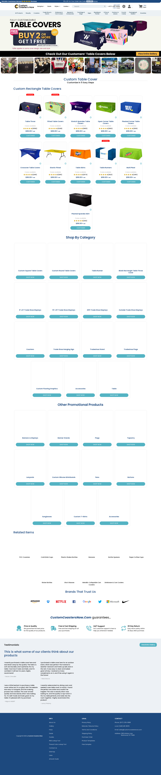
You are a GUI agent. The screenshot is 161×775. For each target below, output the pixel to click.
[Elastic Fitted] (55, 153)
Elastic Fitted (55, 168)
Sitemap (52, 752)
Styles (57, 6)
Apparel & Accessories (70, 13)
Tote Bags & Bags (81, 13)
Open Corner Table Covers (105, 122)
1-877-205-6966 (114, 6)
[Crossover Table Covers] (30, 153)
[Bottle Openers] (114, 545)
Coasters (36, 13)
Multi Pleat (131, 168)
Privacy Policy (86, 722)
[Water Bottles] (47, 568)
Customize (30, 136)
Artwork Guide (54, 759)
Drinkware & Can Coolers (59, 13)
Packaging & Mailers (133, 13)
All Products (19, 13)
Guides (65, 6)
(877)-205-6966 (125, 722)
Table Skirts (80, 168)
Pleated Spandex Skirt (81, 214)
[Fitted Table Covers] (55, 107)
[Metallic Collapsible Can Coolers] (91, 568)
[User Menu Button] (124, 6)
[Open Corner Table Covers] (105, 107)
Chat (118, 8)
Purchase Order (87, 737)
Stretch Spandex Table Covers (80, 122)
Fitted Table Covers (55, 121)
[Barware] (91, 545)
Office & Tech (106, 13)
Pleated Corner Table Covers (131, 122)
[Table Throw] (30, 107)
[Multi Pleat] (130, 153)
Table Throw (30, 121)
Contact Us (53, 748)
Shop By (28, 13)
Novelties (143, 13)
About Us (52, 722)
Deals (49, 6)
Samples (40, 6)
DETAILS (95, 1)
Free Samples (86, 744)
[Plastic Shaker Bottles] (69, 545)
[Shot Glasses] (69, 568)
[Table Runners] (105, 153)
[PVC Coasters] (24, 545)
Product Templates (88, 741)
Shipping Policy (87, 733)
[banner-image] (80, 17)
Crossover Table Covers (30, 168)
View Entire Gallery (148, 645)
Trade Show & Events (47, 13)
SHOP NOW (30, 277)
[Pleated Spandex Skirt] (80, 199)
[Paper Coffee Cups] (136, 545)
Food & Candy (124, 13)
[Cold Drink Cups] (47, 545)
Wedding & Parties (97, 13)
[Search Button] (105, 6)
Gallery (51, 726)
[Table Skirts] (80, 153)
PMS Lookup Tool (54, 741)
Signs (89, 13)
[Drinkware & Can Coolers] (114, 568)
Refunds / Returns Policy (90, 726)
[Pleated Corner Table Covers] (130, 107)
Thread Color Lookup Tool (57, 744)
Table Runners (106, 168)
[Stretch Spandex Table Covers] (80, 107)
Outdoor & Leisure (115, 13)
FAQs (51, 730)
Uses (50, 755)
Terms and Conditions (89, 730)
